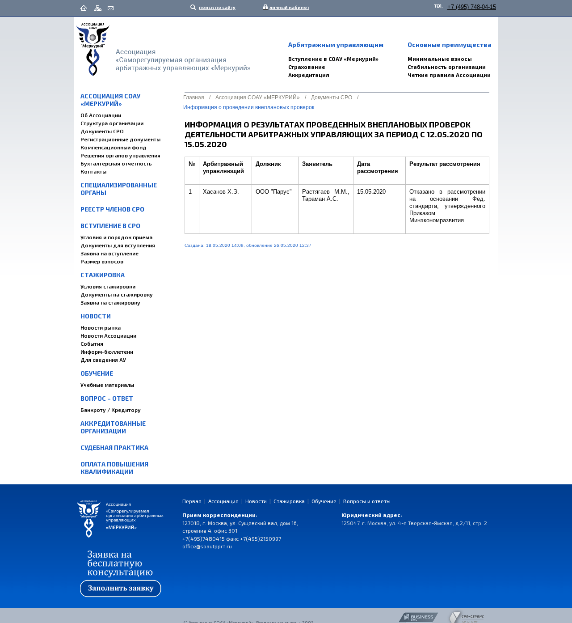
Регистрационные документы (120, 139)
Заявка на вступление (109, 253)
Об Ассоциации (100, 115)
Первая (192, 501)
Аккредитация (308, 75)
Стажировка (102, 275)
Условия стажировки (107, 286)
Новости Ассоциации (108, 335)
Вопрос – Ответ (106, 398)
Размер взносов (101, 261)
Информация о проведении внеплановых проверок (248, 107)
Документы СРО (102, 131)
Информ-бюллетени (106, 351)
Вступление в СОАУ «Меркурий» (333, 58)
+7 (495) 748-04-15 (471, 7)
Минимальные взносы (440, 58)
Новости (95, 316)
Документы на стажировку (116, 294)
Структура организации (111, 123)
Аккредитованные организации (113, 427)
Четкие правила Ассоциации (449, 75)
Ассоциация (223, 501)
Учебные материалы (107, 384)
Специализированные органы (118, 188)
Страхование (306, 67)
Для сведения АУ (103, 359)
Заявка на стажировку (110, 302)
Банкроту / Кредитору (110, 410)
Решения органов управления (120, 155)
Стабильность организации (447, 67)
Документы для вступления (117, 245)
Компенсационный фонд (113, 147)
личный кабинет (287, 7)
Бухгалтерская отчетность (116, 163)
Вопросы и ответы (367, 501)
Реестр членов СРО (112, 209)
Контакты (93, 171)
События (91, 343)
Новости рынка (100, 327)
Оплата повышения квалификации (114, 467)
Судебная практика (114, 447)
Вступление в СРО (110, 225)
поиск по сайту (217, 7)
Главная (193, 97)
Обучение (96, 373)
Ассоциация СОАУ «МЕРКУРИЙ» (110, 99)
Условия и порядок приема (116, 237)
